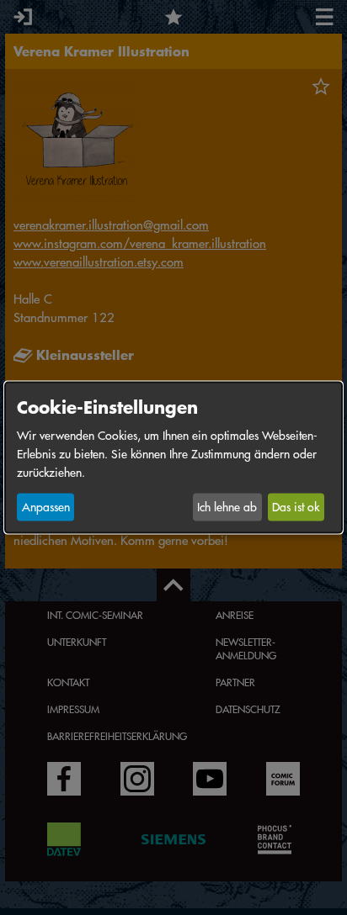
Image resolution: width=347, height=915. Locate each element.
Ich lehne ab (227, 507)
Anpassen (46, 507)
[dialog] (173, 458)
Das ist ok (295, 507)
